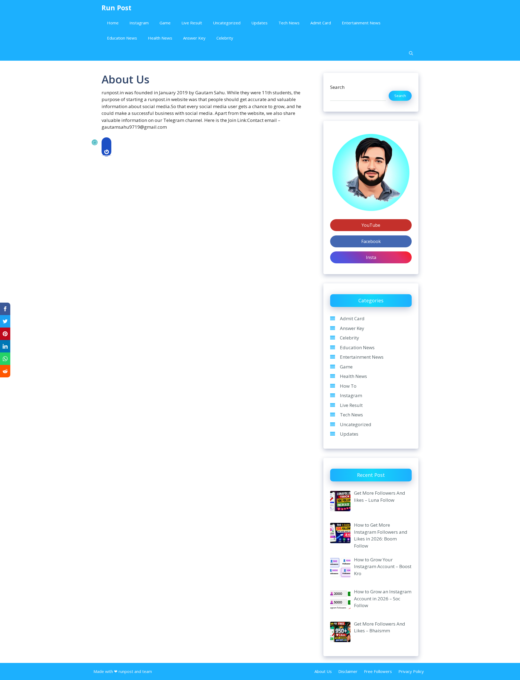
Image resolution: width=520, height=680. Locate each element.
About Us (323, 671)
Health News (160, 38)
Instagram (139, 22)
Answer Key (194, 38)
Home (113, 22)
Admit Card (320, 22)
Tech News (289, 22)
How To (348, 386)
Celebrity (224, 38)
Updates (259, 22)
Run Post (116, 7)
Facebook (371, 241)
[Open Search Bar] (411, 53)
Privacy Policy (411, 671)
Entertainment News (361, 22)
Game (165, 22)
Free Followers (378, 671)
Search (337, 87)
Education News (122, 38)
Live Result (191, 22)
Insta (371, 257)
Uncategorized (226, 22)
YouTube (371, 225)
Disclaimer (348, 671)
